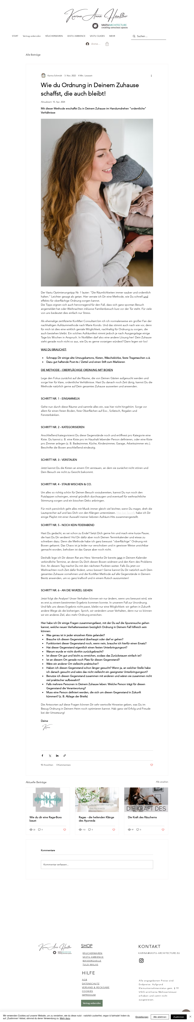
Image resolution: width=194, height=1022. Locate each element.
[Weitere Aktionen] (151, 75)
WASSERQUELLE (92, 960)
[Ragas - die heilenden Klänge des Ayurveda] (97, 800)
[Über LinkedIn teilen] (57, 755)
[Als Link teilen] (64, 755)
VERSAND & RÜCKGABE (95, 987)
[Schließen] (190, 1017)
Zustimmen (178, 1016)
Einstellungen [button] (141, 1016)
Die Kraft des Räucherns (142, 817)
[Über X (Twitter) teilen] (49, 755)
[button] (107, 44)
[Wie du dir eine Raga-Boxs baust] (48, 800)
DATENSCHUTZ (90, 983)
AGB (84, 979)
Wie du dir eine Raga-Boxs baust (46, 819)
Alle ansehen (162, 781)
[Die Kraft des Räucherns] (146, 800)
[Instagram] (141, 961)
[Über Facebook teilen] (42, 755)
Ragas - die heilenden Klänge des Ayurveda (96, 819)
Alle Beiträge (33, 54)
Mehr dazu (65, 1018)
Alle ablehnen (159, 1016)
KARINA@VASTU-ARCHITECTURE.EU (159, 953)
